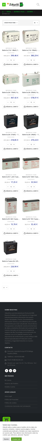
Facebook (6, 370)
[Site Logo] (15, 5)
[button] (4, 4)
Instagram (14, 370)
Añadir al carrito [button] (12, 64)
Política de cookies (11, 403)
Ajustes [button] (6, 439)
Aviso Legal (8, 396)
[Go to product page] (11, 37)
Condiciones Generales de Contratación (17, 406)
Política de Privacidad (11, 399)
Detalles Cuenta (10, 387)
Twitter (10, 370)
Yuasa (14, 48)
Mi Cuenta (8, 380)
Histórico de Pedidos (11, 383)
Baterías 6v (9, 48)
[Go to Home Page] (2, 12)
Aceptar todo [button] (16, 439)
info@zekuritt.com (17, 360)
